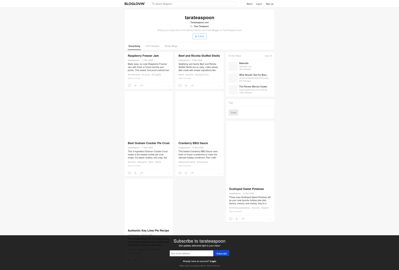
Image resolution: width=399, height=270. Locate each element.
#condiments (134, 74)
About (249, 3)
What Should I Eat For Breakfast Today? (254, 74)
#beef (181, 74)
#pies (151, 161)
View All (268, 55)
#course (146, 74)
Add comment (134, 78)
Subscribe (221, 253)
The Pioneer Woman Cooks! (253, 86)
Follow (201, 36)
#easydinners (202, 74)
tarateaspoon (133, 60)
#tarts (158, 161)
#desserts (142, 161)
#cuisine (190, 74)
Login (213, 261)
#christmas (202, 161)
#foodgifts (156, 74)
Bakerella (243, 63)
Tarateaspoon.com (199, 22)
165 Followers (152, 46)
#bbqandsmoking (186, 161)
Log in (259, 3)
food (233, 112)
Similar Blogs (171, 46)
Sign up (269, 3)
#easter (265, 207)
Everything (134, 46)
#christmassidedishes (239, 207)
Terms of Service (213, 265)
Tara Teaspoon (201, 26)
